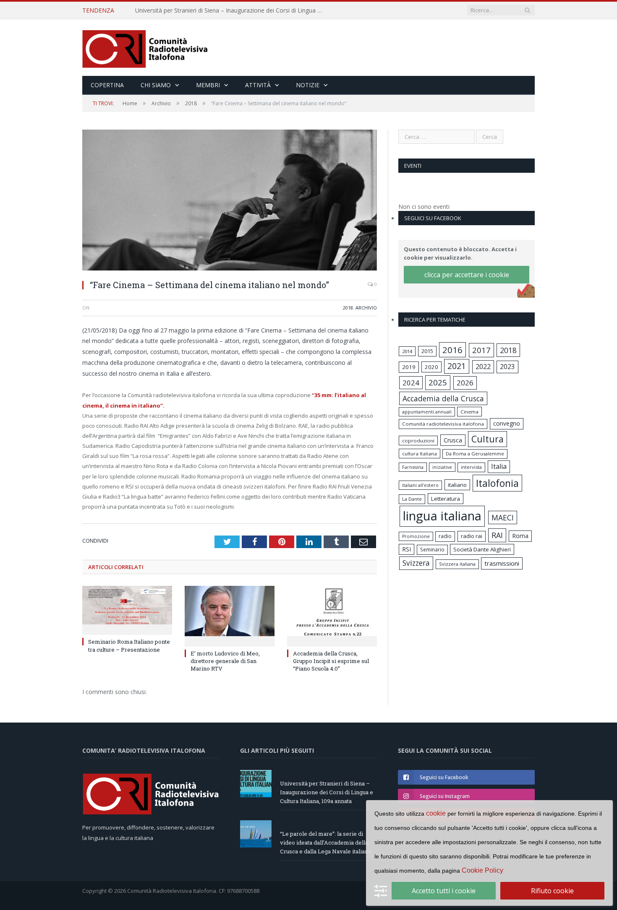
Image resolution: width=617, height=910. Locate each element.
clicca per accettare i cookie (466, 274)
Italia (499, 466)
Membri (208, 85)
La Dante (412, 499)
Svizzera (416, 563)
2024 (411, 382)
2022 (483, 366)
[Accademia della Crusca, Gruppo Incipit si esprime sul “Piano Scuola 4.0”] (332, 615)
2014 (407, 351)
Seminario (432, 549)
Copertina (107, 85)
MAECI (503, 517)
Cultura (487, 439)
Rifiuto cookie (552, 890)
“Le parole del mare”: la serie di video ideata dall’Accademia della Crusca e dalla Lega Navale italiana (231, 10)
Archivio (366, 307)
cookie (436, 813)
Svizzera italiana (457, 564)
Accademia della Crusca (443, 398)
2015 (427, 351)
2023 (507, 366)
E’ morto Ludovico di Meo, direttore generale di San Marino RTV (225, 661)
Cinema (469, 411)
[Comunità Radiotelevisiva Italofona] (145, 47)
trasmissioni (501, 563)
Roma (520, 536)
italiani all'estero (420, 485)
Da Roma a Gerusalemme (475, 453)
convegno (506, 423)
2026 (465, 382)
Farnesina (413, 467)
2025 (438, 382)
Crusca (453, 440)
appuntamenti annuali (427, 411)
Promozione (416, 536)
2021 (456, 366)
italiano (457, 485)
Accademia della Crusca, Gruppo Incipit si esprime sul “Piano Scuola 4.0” (331, 661)
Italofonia (497, 483)
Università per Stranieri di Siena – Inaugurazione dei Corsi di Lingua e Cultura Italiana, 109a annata (326, 792)
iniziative (442, 467)
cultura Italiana (419, 453)
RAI (497, 535)
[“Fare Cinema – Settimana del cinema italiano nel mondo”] (229, 201)
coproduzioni (418, 440)
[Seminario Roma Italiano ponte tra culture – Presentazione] (127, 609)
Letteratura (445, 498)
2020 (431, 367)
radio (445, 536)
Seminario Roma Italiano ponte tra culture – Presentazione (129, 645)
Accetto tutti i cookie (444, 890)
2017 (481, 350)
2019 (409, 367)
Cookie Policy (482, 870)
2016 (452, 350)
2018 (348, 307)
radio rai (471, 536)
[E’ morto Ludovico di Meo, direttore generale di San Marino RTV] (230, 615)
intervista (471, 467)
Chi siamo (156, 85)
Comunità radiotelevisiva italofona (443, 424)
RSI (406, 549)
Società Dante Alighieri (482, 549)
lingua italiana (442, 515)
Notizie (307, 85)
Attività (258, 85)
